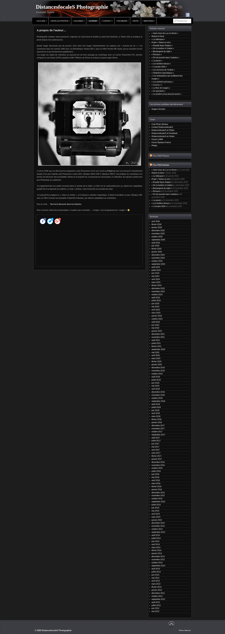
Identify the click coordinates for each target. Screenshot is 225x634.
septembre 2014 (158, 532)
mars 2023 (156, 313)
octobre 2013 (157, 563)
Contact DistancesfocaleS (162, 127)
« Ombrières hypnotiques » (163, 73)
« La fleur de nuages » (161, 88)
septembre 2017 (158, 435)
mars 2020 (156, 358)
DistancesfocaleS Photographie (72, 7)
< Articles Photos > (60, 21)
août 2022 (156, 322)
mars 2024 (156, 282)
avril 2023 (156, 310)
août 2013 (156, 569)
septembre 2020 (158, 349)
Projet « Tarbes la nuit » (161, 42)
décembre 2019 (158, 368)
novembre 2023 (158, 291)
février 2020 (156, 361)
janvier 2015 (157, 520)
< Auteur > (93, 21)
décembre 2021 (158, 334)
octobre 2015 (157, 499)
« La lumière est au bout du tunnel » (166, 94)
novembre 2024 (158, 258)
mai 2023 (155, 307)
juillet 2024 (156, 270)
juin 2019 (155, 383)
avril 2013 (156, 581)
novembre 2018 (158, 395)
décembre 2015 (158, 493)
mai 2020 (155, 352)
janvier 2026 (157, 227)
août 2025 (156, 243)
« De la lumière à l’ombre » (163, 48)
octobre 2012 (157, 596)
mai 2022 (155, 328)
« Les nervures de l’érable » (163, 70)
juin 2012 (155, 608)
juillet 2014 (156, 538)
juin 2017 (155, 444)
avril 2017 (156, 450)
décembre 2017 (158, 425)
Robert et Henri (158, 36)
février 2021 (156, 346)
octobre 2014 (157, 529)
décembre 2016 (158, 462)
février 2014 (156, 550)
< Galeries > (79, 21)
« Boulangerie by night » (162, 51)
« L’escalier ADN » (159, 67)
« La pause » (157, 61)
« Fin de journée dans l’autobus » (165, 58)
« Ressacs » (157, 54)
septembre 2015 (158, 502)
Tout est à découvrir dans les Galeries (65, 204)
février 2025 (156, 249)
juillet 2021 (156, 343)
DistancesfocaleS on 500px (163, 130)
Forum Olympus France (161, 142)
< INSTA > (135, 21)
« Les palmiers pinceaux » (162, 82)
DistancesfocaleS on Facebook (164, 133)
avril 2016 (156, 480)
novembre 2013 (158, 559)
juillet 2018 (156, 407)
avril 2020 (156, 355)
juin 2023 (155, 304)
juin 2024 (155, 273)
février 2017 (156, 456)
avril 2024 (156, 279)
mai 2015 (155, 511)
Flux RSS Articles (161, 165)
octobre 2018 (157, 398)
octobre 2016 (157, 468)
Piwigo (154, 145)
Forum (110, 171)
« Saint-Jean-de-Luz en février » (165, 33)
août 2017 (156, 438)
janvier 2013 (157, 590)
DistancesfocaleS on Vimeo (163, 136)
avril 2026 (156, 221)
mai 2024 (155, 276)
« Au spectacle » (158, 91)
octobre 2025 (157, 237)
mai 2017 (155, 447)
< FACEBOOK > (122, 21)
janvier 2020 (157, 364)
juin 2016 (155, 474)
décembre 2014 (158, 523)
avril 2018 (156, 413)
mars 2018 (156, 416)
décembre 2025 (158, 230)
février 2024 (156, 285)
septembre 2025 (158, 240)
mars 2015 (156, 517)
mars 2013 (156, 584)
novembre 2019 (158, 371)
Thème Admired (185, 630)
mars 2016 (156, 483)
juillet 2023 (156, 300)
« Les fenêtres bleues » (161, 64)
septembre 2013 (158, 566)
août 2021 (156, 340)
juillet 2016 (156, 471)
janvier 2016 (157, 489)
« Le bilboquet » (158, 39)
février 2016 (156, 486)
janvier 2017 (157, 459)
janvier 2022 (157, 331)
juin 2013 (155, 575)
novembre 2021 (158, 337)
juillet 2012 (156, 605)
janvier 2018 (157, 422)
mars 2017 (156, 453)
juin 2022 (155, 325)
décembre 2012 (158, 593)
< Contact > (107, 21)
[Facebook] (188, 15)
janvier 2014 (157, 553)
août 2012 (156, 602)
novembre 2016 (158, 465)
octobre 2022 (157, 319)
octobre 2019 (157, 374)
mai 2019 (155, 386)
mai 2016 (155, 477)
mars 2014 (156, 547)
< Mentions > (148, 21)
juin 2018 (155, 410)
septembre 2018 (158, 401)
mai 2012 (155, 611)
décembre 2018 (158, 392)
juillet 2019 (156, 380)
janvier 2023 (157, 316)
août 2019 (156, 377)
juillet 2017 (156, 441)
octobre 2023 (157, 294)
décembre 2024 (158, 255)
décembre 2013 (158, 556)
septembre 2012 (158, 599)
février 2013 (156, 587)
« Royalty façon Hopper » (162, 45)
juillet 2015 (156, 505)
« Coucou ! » (157, 85)
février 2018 (156, 419)
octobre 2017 (157, 432)
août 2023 (156, 298)
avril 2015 (156, 514)
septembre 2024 (158, 264)
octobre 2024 (157, 261)
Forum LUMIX (157, 139)
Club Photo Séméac (160, 124)
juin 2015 (155, 508)
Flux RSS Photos (161, 156)
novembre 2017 (158, 429)
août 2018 (156, 404)
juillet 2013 (156, 572)
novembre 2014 (158, 526)
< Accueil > (41, 21)
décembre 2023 (158, 288)
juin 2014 (155, 541)
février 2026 (156, 224)
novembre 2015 (158, 495)
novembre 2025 (158, 234)
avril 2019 (156, 389)
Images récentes (158, 109)
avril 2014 (156, 544)
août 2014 (156, 535)
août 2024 (156, 267)
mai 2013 (155, 578)
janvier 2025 (157, 252)
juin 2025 (155, 246)
